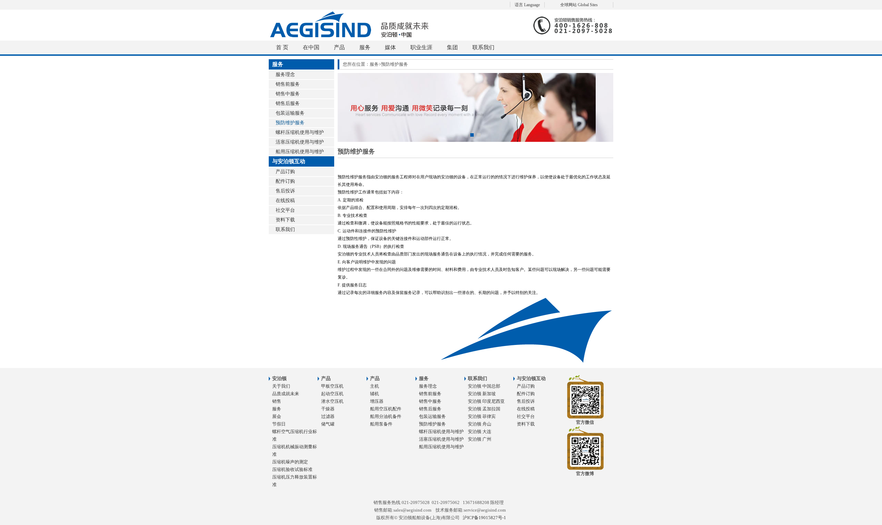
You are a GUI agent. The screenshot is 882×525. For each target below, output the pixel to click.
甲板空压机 (332, 386)
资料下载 (285, 219)
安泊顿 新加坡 (482, 393)
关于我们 (281, 386)
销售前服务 (288, 84)
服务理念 (285, 74)
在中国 (311, 47)
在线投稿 (285, 200)
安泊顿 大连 (479, 431)
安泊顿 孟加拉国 (484, 408)
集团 (452, 47)
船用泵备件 (381, 424)
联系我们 (483, 47)
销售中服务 (288, 93)
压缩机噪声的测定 (290, 461)
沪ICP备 (484, 517)
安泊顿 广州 (479, 439)
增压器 (376, 401)
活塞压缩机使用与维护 (300, 142)
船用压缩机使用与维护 (300, 151)
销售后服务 (288, 103)
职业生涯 (421, 47)
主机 (374, 386)
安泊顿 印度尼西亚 (486, 401)
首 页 (282, 47)
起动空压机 (332, 393)
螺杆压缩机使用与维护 (300, 132)
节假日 (279, 424)
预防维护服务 (290, 122)
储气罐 (328, 424)
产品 (339, 47)
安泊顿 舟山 (479, 424)
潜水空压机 (332, 401)
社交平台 (285, 210)
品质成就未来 (285, 393)
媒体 (390, 47)
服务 (364, 47)
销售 (276, 401)
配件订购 (285, 181)
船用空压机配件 (385, 408)
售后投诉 (285, 190)
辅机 (374, 393)
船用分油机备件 (385, 416)
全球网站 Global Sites (579, 4)
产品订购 (285, 171)
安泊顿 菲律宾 (482, 416)
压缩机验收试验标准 (292, 469)
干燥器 (328, 408)
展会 (276, 416)
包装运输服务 (290, 113)
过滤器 (328, 416)
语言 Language (527, 4)
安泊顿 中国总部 (484, 386)
